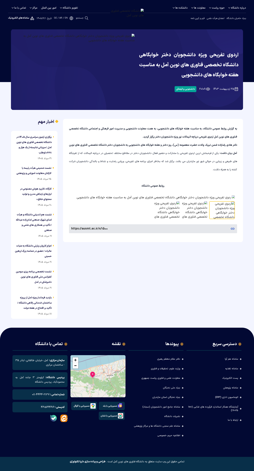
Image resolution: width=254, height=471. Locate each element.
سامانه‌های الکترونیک (18, 18)
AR (60, 18)
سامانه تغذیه (231, 369)
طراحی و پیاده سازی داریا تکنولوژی (87, 462)
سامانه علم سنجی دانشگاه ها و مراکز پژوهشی (157, 426)
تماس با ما (20, 8)
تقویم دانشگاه (70, 8)
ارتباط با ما (233, 420)
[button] (92, 375)
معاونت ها (199, 8)
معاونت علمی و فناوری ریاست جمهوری (160, 378)
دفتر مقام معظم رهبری (168, 359)
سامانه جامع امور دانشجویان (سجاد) (161, 407)
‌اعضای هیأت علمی (215, 18)
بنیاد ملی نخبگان (171, 388)
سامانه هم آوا (231, 359)
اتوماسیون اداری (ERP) (226, 397)
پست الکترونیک (230, 378)
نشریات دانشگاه (172, 416)
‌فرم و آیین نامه (198, 18)
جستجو (79, 18)
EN (66, 18)
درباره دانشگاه (238, 8)
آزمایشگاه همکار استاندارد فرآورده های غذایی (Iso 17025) (213, 409)
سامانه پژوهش (230, 388)
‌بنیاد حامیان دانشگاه (236, 18)
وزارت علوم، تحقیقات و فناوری (165, 369)
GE (55, 18)
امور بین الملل (48, 8)
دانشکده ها (181, 8)
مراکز (34, 8)
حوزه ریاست (218, 8)
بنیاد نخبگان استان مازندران (166, 397)
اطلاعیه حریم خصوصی (168, 435)
